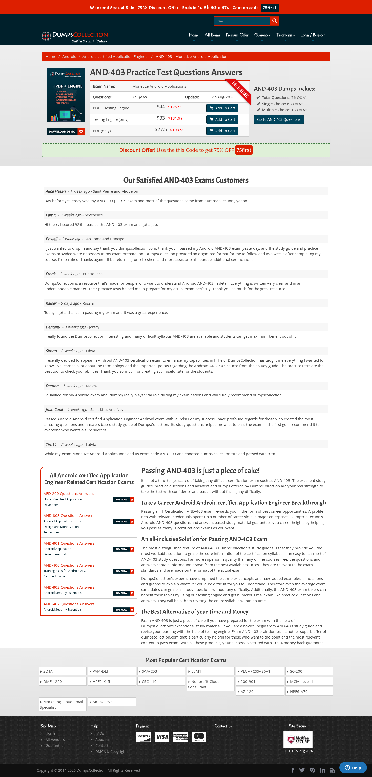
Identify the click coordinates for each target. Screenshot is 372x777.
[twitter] (302, 770)
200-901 (248, 681)
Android (69, 56)
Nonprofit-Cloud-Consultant (204, 684)
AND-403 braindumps (261, 631)
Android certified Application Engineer (115, 56)
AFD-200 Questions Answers (69, 493)
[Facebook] (293, 770)
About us (103, 739)
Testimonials (286, 35)
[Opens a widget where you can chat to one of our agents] (353, 768)
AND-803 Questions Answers (69, 515)
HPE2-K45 (101, 681)
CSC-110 (149, 681)
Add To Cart (224, 108)
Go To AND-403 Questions (279, 119)
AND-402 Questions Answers (69, 603)
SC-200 (295, 671)
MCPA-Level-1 (104, 701)
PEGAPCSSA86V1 (255, 671)
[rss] (332, 770)
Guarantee (262, 35)
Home (194, 35)
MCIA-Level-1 (301, 681)
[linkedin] (322, 770)
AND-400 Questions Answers (69, 565)
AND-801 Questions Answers (69, 543)
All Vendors (55, 739)
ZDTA (47, 671)
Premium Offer (237, 35)
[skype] (312, 770)
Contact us (104, 745)
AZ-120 (247, 691)
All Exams (212, 35)
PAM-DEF (100, 671)
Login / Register (313, 35)
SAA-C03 (149, 671)
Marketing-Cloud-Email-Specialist (62, 704)
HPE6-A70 (298, 691)
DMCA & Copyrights (112, 751)
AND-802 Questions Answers (69, 587)
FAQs (99, 733)
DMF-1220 (52, 681)
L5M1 (195, 671)
